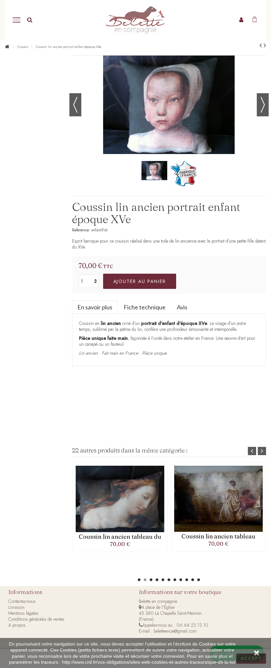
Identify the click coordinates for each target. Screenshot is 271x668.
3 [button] (151, 579)
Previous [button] (252, 451)
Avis (182, 307)
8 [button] (180, 579)
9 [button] (186, 579)
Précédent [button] (75, 104)
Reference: (81, 230)
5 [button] (163, 579)
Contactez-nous (22, 601)
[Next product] (265, 46)
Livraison (16, 607)
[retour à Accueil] (7, 47)
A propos (16, 625)
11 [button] (198, 579)
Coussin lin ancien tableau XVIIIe (218, 539)
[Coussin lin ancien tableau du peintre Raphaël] (120, 499)
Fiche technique (145, 307)
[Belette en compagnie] (135, 19)
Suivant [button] (263, 104)
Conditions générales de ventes (36, 619)
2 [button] (145, 579)
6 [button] (169, 579)
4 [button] (157, 579)
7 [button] (175, 579)
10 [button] (192, 579)
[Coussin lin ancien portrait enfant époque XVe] (154, 170)
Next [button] (262, 451)
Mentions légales (23, 613)
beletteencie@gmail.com (175, 631)
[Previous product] (260, 46)
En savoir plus (94, 307)
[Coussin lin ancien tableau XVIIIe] (218, 499)
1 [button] (139, 579)
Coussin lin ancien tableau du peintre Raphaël (120, 539)
